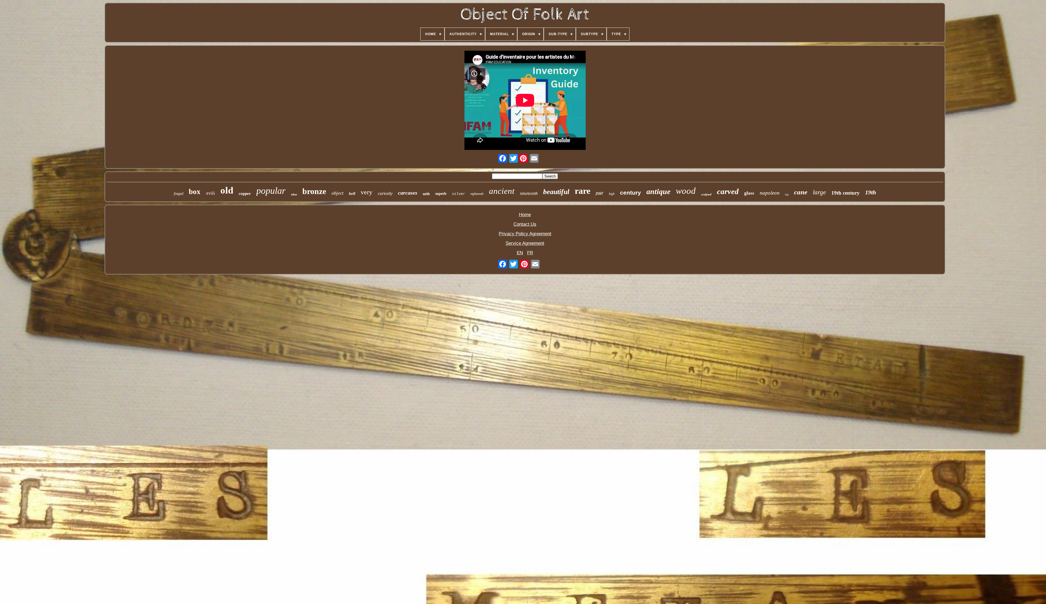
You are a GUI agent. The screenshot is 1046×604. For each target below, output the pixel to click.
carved (728, 191)
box (194, 192)
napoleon (770, 193)
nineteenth (529, 193)
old (226, 190)
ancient (502, 191)
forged (178, 194)
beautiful (556, 192)
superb (440, 194)
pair (599, 193)
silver (458, 194)
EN (520, 252)
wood (686, 191)
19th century (845, 193)
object (337, 193)
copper (245, 193)
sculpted (706, 194)
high (612, 194)
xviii (210, 193)
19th (870, 192)
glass (749, 193)
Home (525, 214)
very (366, 192)
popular (270, 191)
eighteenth (477, 194)
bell (352, 193)
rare (582, 191)
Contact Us (524, 224)
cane (800, 192)
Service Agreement (525, 243)
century (630, 192)
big (787, 194)
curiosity (385, 193)
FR (530, 252)
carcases (407, 193)
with (426, 194)
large (819, 192)
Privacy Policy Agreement (525, 233)
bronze (314, 191)
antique (658, 191)
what (294, 194)
